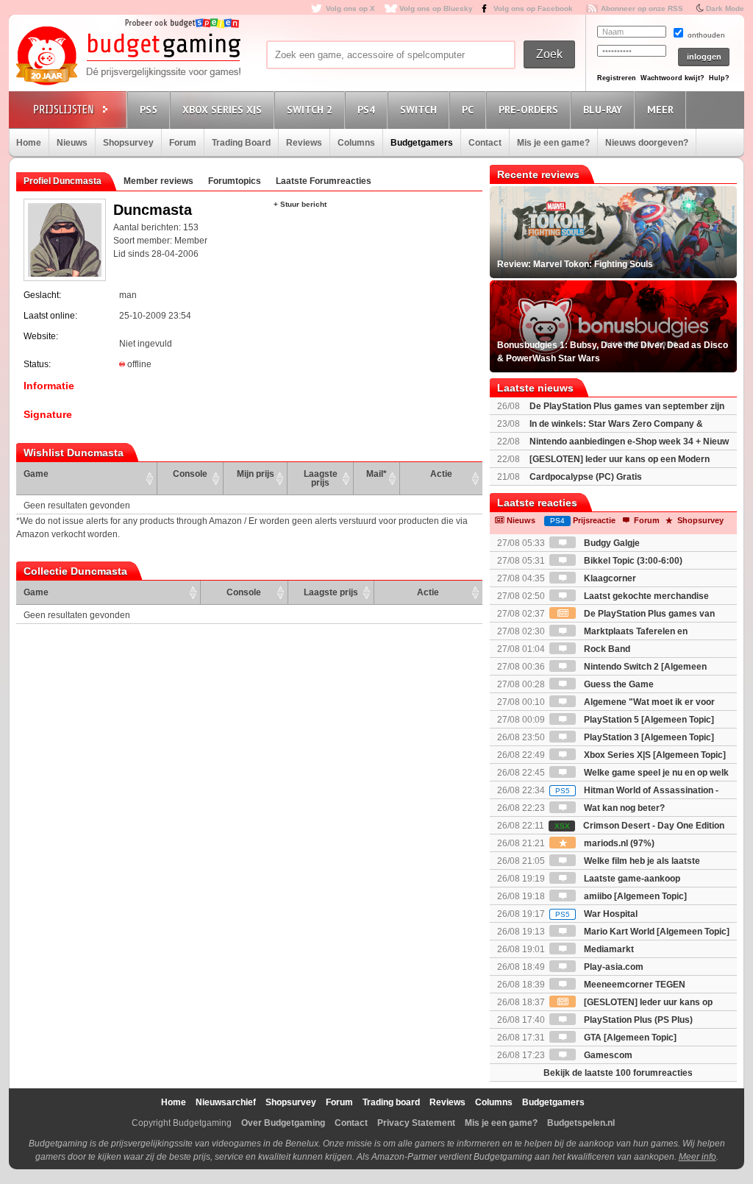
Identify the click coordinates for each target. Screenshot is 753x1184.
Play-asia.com (612, 967)
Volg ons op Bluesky (436, 8)
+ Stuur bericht (300, 204)
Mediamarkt (608, 949)
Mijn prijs (255, 474)
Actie (441, 474)
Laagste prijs (321, 478)
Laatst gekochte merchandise (645, 596)
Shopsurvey (128, 143)
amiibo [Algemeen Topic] (634, 896)
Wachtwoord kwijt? (672, 78)
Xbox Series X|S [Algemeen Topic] (654, 755)
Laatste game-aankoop (631, 878)
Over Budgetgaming (283, 1123)
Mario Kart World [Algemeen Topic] (655, 931)
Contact (485, 143)
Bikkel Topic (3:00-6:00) (632, 561)
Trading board (391, 1102)
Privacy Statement (416, 1123)
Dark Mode (725, 8)
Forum (182, 143)
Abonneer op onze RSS (642, 8)
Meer (660, 109)
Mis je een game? (553, 143)
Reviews (304, 143)
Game (36, 474)
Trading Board (241, 143)
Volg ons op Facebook (533, 8)
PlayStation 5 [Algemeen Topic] (648, 720)
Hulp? (719, 78)
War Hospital (596, 914)
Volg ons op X (350, 8)
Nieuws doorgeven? (646, 143)
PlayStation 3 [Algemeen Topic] (648, 737)
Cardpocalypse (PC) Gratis (585, 477)
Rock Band (606, 649)
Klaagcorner (609, 578)
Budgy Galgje (611, 543)
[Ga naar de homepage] (128, 56)
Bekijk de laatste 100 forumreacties (618, 1073)
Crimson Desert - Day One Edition (639, 825)
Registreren (616, 78)
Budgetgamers (421, 143)
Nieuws (72, 143)
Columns (356, 143)
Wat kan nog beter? (623, 808)
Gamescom (607, 1055)
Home (28, 143)
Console (190, 474)
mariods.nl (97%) (618, 843)
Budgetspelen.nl (581, 1123)
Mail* (376, 474)
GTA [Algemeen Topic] (629, 1037)
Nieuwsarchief (226, 1102)
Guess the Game (618, 684)
